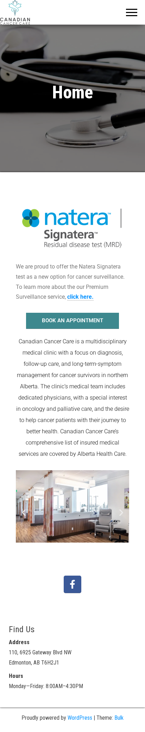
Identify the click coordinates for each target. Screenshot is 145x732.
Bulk (119, 717)
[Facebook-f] (72, 584)
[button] (23, 512)
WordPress (80, 717)
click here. (80, 296)
